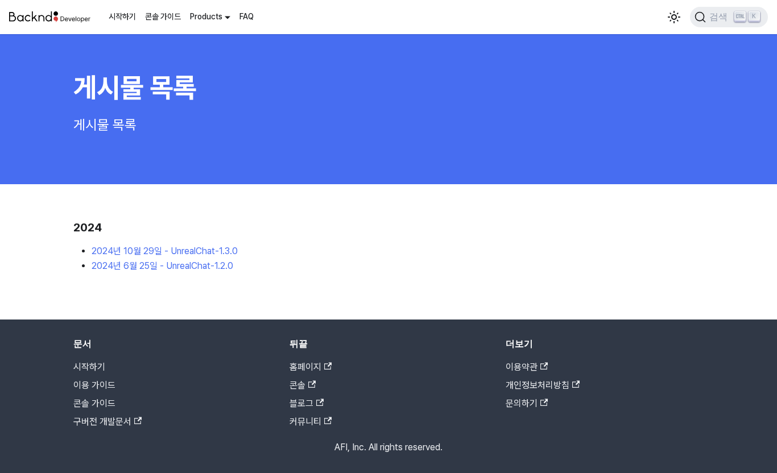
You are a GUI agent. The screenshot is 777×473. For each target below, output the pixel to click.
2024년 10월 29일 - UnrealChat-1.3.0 (165, 251)
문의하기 (522, 403)
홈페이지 (305, 367)
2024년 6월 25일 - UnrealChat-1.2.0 (162, 265)
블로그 (301, 403)
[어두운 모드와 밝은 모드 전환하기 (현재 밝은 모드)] (674, 17)
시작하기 (122, 16)
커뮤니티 (305, 421)
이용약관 (522, 367)
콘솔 (297, 385)
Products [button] (206, 16)
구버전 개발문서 (102, 421)
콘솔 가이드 (163, 16)
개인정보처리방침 (537, 385)
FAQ (246, 16)
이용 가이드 (94, 385)
